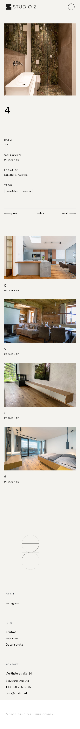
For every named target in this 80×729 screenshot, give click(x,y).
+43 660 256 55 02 (18, 687)
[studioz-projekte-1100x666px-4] (40, 59)
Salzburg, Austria (16, 175)
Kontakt (11, 632)
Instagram (12, 603)
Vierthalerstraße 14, (19, 673)
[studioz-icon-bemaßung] (30, 552)
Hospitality (12, 191)
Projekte (11, 159)
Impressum (13, 638)
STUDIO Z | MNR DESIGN (36, 714)
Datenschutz (14, 645)
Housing (26, 191)
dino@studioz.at (16, 693)
